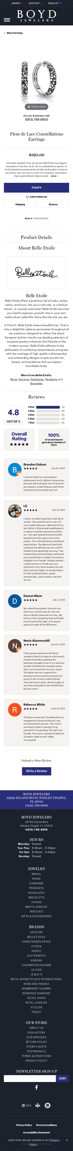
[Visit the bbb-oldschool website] (37, 1105)
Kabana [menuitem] (36, 960)
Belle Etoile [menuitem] (36, 937)
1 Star (31, 423)
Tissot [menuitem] (36, 1012)
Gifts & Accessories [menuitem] (36, 916)
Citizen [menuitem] (36, 946)
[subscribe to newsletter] (62, 1078)
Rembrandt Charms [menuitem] (36, 989)
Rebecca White (34, 704)
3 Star (31, 415)
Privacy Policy (37, 1061)
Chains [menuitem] (36, 902)
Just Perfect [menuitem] (36, 956)
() (63, 407)
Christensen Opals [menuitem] (36, 942)
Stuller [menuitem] (36, 1007)
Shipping (20, 205)
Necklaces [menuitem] (36, 893)
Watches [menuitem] (36, 912)
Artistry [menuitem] (36, 932)
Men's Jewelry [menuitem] (37, 907)
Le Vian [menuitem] (36, 970)
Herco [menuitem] (36, 951)
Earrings (24, 379)
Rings (13, 379)
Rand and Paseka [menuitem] (36, 984)
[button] (17, 3)
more (54, 176)
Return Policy (36, 1042)
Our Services (36, 1037)
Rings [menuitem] (36, 879)
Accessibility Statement (36, 1133)
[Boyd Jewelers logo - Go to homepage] (36, 14)
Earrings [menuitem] (36, 883)
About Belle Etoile (36, 248)
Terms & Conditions (36, 1056)
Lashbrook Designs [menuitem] (36, 965)
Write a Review (36, 771)
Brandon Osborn (35, 464)
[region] (36, 78)
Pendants (51, 379)
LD (25, 506)
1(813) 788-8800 (36, 119)
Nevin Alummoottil (37, 641)
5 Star (31, 407)
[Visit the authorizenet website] (47, 1105)
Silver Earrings (15, 33)
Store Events (36, 1047)
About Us (36, 1028)
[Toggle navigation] (7, 21)
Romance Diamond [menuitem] (36, 993)
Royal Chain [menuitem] (36, 998)
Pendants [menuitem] (36, 888)
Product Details (36, 237)
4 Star (31, 411)
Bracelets (36, 383)
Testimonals (36, 1051)
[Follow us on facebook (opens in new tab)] (36, 1087)
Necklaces (37, 379)
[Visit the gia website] (26, 1105)
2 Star (31, 419)
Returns (53, 205)
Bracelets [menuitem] (36, 897)
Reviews (36, 397)
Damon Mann (33, 596)
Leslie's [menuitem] (36, 974)
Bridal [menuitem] (36, 874)
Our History (36, 1033)
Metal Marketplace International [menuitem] (36, 979)
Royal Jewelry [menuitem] (37, 1003)
